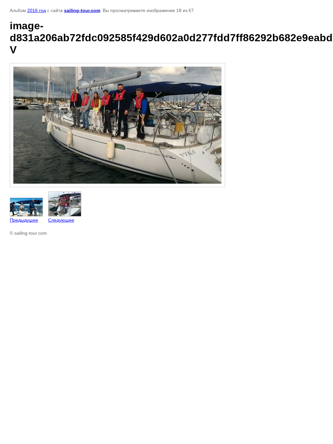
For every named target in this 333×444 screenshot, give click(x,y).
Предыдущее (24, 220)
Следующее (61, 220)
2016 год (36, 10)
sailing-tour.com (82, 10)
